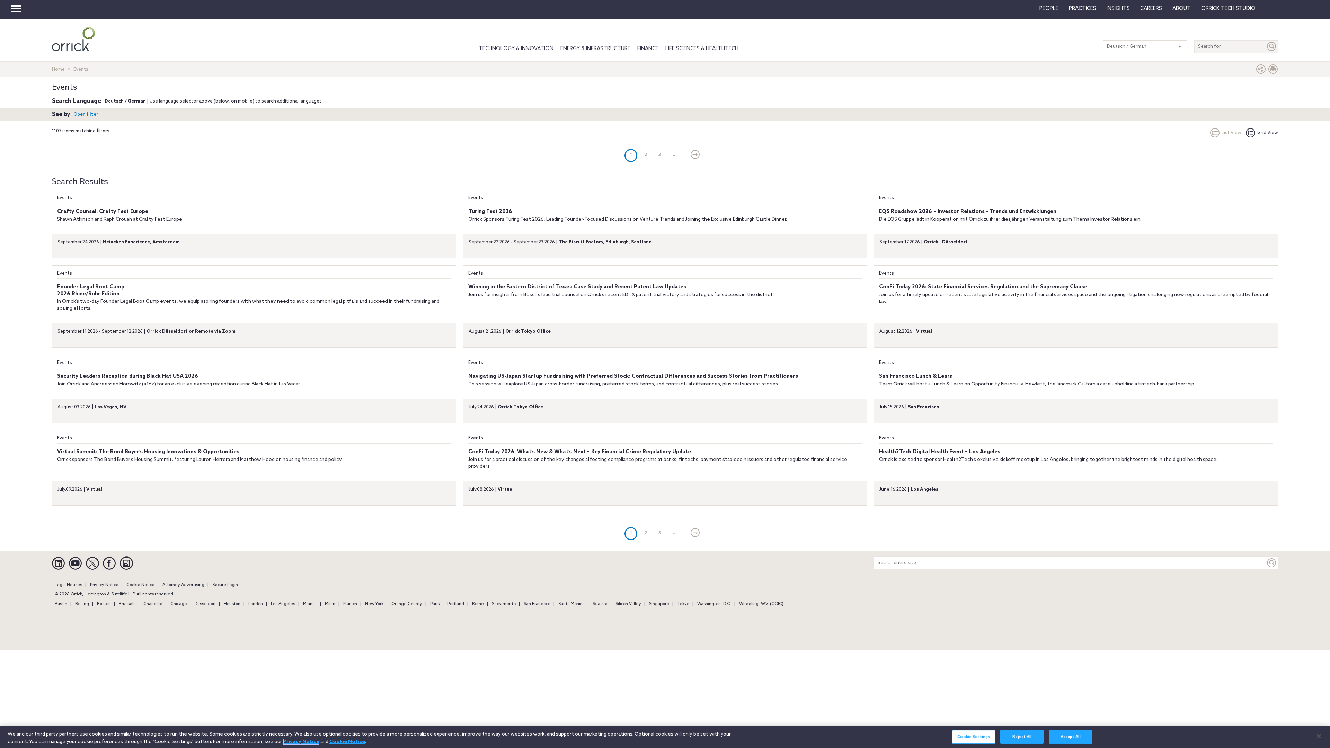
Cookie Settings (973, 737)
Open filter (85, 114)
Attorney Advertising (183, 584)
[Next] (695, 155)
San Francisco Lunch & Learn (916, 376)
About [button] (1181, 9)
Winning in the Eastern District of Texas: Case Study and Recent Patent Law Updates (577, 287)
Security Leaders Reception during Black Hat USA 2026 (127, 376)
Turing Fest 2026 (490, 211)
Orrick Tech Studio (1228, 9)
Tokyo (683, 604)
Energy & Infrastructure (595, 49)
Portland (455, 604)
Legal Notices (68, 584)
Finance (647, 49)
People (1048, 9)
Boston (104, 604)
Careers (1151, 9)
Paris (435, 604)
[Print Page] (1273, 71)
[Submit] (1272, 46)
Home (58, 69)
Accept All (1071, 737)
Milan (330, 604)
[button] (1261, 71)
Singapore (659, 604)
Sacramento (504, 604)
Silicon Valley (628, 604)
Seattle (600, 604)
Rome (478, 604)
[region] (665, 737)
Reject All (1021, 737)
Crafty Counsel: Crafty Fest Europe (102, 211)
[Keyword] (1272, 562)
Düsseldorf (205, 604)
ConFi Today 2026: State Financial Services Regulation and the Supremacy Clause (983, 287)
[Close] (1319, 736)
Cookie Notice (140, 584)
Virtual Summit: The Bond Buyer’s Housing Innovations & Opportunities (148, 452)
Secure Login (225, 584)
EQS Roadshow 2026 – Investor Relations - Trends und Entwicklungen (967, 211)
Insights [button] (1118, 9)
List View (1231, 132)
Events (64, 198)
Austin (61, 604)
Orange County (406, 604)
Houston (232, 604)
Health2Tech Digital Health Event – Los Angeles (939, 452)
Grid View (1267, 132)
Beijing (82, 604)
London (255, 604)
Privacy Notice (104, 584)
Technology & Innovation (516, 49)
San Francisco (537, 604)
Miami (309, 604)
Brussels (127, 604)
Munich (350, 604)
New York (374, 604)
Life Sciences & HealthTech (701, 49)
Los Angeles (283, 604)
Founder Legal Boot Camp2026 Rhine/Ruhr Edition (90, 290)
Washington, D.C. (714, 604)
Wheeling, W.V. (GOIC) (761, 604)
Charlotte (152, 604)
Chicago (178, 604)
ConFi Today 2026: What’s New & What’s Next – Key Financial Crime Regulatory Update (579, 452)
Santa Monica (571, 604)
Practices (1082, 9)
